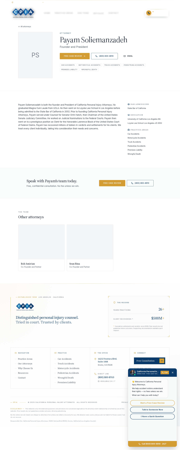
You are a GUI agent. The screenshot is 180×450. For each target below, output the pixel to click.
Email (130, 56)
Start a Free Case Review (152, 403)
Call (166, 372)
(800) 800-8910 (106, 56)
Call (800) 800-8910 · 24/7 (154, 444)
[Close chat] (173, 372)
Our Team (83, 13)
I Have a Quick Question (152, 416)
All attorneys (26, 26)
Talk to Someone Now (152, 410)
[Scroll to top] (25, 307)
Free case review (73, 56)
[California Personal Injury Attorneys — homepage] (23, 13)
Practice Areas (64, 13)
